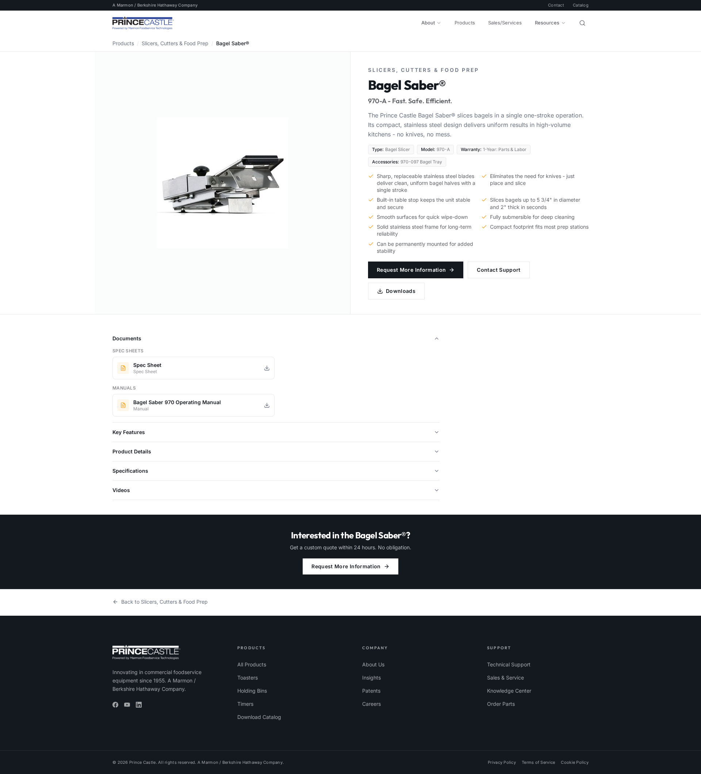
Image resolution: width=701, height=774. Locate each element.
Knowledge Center (509, 691)
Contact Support (498, 270)
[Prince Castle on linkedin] (139, 705)
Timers (245, 704)
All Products (251, 664)
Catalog (581, 5)
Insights (371, 677)
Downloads (400, 291)
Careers (371, 704)
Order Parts (501, 704)
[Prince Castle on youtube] (127, 705)
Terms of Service (538, 762)
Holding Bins (252, 691)
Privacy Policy (502, 762)
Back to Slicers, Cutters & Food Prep (164, 602)
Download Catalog (259, 717)
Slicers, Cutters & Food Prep (175, 43)
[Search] (582, 23)
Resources (547, 23)
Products (465, 23)
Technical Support (508, 664)
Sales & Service (505, 677)
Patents (371, 691)
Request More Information (411, 270)
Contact (556, 5)
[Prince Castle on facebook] (115, 705)
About (428, 23)
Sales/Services (505, 23)
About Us (373, 664)
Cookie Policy (575, 762)
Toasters (247, 677)
